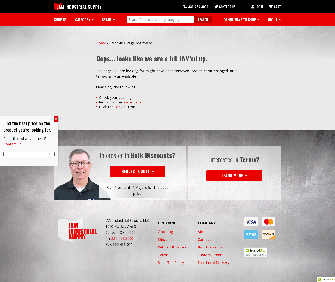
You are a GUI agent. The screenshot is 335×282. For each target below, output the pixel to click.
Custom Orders (210, 255)
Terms (163, 255)
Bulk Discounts (210, 247)
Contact (204, 239)
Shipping (165, 239)
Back (118, 106)
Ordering (165, 231)
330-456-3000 (198, 6)
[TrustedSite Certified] (255, 252)
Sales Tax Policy (171, 262)
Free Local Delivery (213, 262)
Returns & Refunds (173, 247)
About (203, 231)
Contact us (12, 144)
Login (259, 6)
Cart (277, 6)
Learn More (232, 175)
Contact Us (227, 6)
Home (101, 43)
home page (132, 102)
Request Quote (135, 171)
